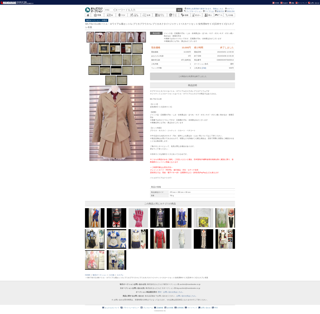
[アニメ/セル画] (134, 15)
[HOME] (88, 15)
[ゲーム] (218, 15)
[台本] (146, 15)
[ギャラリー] (160, 15)
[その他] (229, 15)
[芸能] (184, 15)
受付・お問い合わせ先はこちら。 (171, 292)
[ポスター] (196, 15)
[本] (110, 15)
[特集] (97, 15)
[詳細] (204, 68)
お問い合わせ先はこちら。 (186, 296)
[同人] (208, 15)
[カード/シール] (173, 15)
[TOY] (121, 15)
